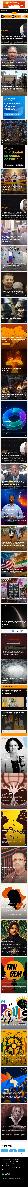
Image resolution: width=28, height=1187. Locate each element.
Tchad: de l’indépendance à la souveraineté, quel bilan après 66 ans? (13, 837)
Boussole (14, 1048)
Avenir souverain (14, 828)
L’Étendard (14, 1085)
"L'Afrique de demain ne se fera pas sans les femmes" (12, 980)
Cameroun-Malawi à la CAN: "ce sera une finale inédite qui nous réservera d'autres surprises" (13, 797)
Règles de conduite (5, 1167)
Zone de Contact (14, 791)
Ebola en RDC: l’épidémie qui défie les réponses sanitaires (13, 1056)
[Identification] (18, 10)
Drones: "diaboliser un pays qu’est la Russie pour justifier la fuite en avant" (13, 764)
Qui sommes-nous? (5, 1159)
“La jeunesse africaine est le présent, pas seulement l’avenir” (11, 841)
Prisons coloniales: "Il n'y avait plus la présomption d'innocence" (14, 947)
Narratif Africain (14, 938)
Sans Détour (14, 755)
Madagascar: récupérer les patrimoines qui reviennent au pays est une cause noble (12, 1093)
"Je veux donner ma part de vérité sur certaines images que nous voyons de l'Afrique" (13, 1017)
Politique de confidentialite (15, 1161)
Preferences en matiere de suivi (8, 1169)
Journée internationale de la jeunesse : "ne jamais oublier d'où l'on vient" (14, 1025)
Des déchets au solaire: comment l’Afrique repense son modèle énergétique (14, 833)
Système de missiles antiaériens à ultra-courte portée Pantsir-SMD (13, 424)
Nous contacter (4, 1161)
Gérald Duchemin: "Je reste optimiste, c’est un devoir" (13, 1131)
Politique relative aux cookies (8, 1163)
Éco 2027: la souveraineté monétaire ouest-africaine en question (12, 915)
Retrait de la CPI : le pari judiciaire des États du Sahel (13, 988)
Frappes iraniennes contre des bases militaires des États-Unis (14, 432)
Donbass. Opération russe (14, 310)
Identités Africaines (14, 1122)
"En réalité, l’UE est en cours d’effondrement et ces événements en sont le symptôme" (14, 874)
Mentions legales (15, 1159)
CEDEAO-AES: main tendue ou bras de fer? (12, 944)
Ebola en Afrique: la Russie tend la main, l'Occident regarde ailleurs (14, 911)
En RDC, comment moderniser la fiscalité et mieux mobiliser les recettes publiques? (14, 1060)
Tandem (14, 975)
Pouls (14, 1011)
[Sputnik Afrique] (4, 11)
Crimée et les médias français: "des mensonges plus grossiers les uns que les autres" (13, 768)
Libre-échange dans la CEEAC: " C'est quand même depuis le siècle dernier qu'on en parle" (14, 805)
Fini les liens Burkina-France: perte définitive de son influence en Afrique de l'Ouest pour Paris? (13, 517)
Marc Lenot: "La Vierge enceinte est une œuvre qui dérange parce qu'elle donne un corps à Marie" (14, 1127)
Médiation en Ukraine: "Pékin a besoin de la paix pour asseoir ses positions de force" (13, 878)
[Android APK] (5, 1174)
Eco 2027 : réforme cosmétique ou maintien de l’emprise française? (13, 907)
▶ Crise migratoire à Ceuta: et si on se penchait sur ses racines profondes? (14, 513)
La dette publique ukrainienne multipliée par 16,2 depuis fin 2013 (13, 428)
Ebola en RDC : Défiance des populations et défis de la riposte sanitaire (13, 952)
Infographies (14, 419)
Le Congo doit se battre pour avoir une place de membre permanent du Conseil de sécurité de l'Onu (14, 1097)
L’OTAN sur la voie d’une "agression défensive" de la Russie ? (13, 760)
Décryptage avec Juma (14, 507)
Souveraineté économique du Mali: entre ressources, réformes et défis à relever (11, 984)
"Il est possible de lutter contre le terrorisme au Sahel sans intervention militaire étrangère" (13, 870)
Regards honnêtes (14, 901)
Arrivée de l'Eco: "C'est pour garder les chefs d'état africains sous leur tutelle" (14, 801)
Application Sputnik (15, 1167)
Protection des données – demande (9, 1165)
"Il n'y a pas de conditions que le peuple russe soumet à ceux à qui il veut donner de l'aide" (13, 1021)
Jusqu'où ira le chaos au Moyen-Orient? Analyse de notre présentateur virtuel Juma (14, 521)
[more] (26, 42)
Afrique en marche (14, 865)
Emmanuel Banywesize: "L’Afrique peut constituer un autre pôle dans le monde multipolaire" (13, 1135)
